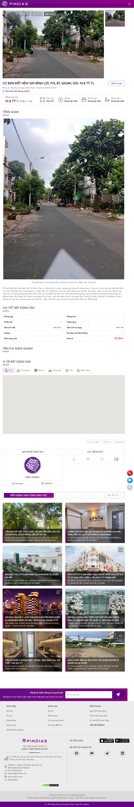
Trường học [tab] (25, 370)
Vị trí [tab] (11, 370)
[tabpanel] (64, 405)
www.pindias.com (15, 776)
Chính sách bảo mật (98, 715)
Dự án (50, 711)
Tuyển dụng (11, 725)
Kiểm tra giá (116, 83)
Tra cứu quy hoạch (56, 720)
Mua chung (52, 715)
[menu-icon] (129, 4)
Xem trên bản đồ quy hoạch (17, 91)
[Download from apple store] (107, 740)
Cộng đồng (11, 720)
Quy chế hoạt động (98, 711)
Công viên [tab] (57, 370)
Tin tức (9, 715)
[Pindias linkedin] (122, 753)
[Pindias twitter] (107, 753)
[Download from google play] (122, 740)
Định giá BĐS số (55, 725)
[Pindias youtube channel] (91, 753)
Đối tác (9, 711)
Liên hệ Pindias (97, 725)
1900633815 (12, 780)
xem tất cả (112, 495)
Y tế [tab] (70, 370)
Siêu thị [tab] (41, 370)
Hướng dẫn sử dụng (14, 730)
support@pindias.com (16, 773)
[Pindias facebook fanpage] (76, 753)
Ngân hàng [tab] (85, 370)
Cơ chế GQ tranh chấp (99, 720)
